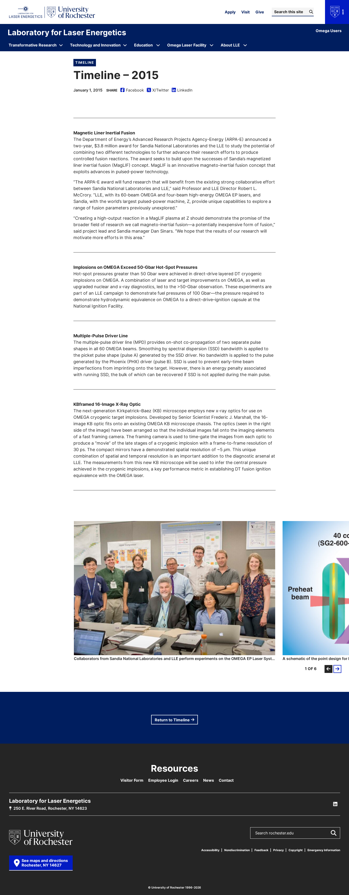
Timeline (84, 62)
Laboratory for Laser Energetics (67, 32)
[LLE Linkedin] (335, 804)
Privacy (278, 850)
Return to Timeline (172, 720)
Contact (226, 780)
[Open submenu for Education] (158, 45)
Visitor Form (131, 780)
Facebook (132, 90)
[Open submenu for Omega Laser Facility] (211, 45)
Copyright (296, 850)
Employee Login (163, 780)
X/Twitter (158, 90)
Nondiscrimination (237, 850)
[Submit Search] (333, 832)
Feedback (261, 850)
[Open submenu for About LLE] (245, 45)
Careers (190, 780)
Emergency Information (324, 850)
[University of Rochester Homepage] (52, 12)
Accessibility (210, 850)
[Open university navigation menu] (337, 12)
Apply (230, 12)
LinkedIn (182, 90)
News (208, 780)
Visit (245, 12)
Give (259, 12)
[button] (174, 591)
